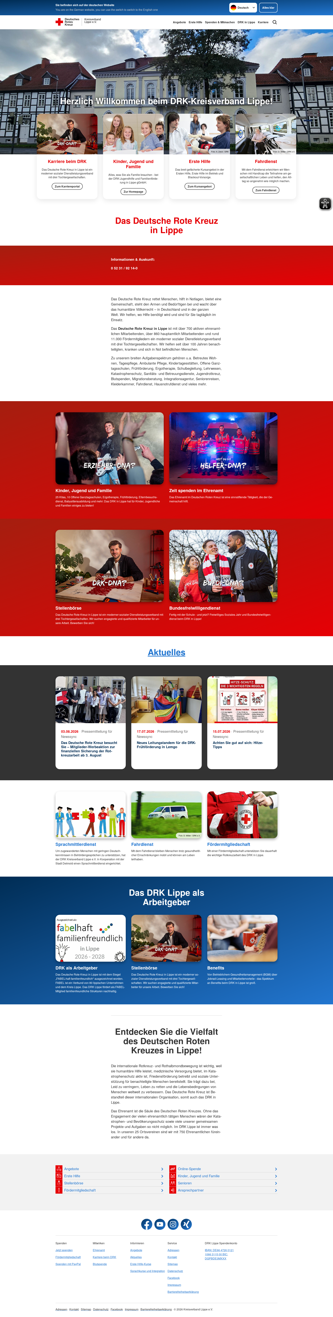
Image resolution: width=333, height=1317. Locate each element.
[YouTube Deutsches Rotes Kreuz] (159, 1224)
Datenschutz (175, 1271)
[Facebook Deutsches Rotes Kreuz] (146, 1224)
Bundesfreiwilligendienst (194, 608)
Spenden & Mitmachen (220, 22)
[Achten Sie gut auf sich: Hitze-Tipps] (242, 699)
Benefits (215, 968)
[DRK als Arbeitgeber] (91, 938)
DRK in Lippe (246, 22)
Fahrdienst (142, 844)
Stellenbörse (69, 608)
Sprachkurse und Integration (147, 1271)
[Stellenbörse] (110, 566)
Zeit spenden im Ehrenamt (196, 490)
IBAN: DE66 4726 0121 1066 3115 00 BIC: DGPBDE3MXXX (219, 1254)
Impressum (174, 1285)
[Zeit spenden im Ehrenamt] (223, 448)
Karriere (263, 22)
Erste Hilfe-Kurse (140, 1264)
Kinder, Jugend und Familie (84, 490)
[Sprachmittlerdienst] (91, 814)
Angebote (179, 22)
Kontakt (172, 1257)
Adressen (173, 1250)
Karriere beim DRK (104, 1257)
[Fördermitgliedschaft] (242, 814)
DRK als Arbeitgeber (77, 968)
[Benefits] (242, 938)
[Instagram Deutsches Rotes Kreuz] (173, 1224)
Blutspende (100, 1264)
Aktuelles (166, 652)
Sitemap (173, 1264)
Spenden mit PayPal (68, 1264)
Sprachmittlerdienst (76, 844)
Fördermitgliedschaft (228, 844)
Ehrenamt (99, 1250)
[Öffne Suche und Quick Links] (275, 22)
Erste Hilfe (195, 22)
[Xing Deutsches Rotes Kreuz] (186, 1224)
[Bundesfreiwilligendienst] (223, 566)
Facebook (174, 1278)
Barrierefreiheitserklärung (183, 1292)
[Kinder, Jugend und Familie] (110, 448)
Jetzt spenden (64, 1250)
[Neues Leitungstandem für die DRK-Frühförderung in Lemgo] (166, 699)
